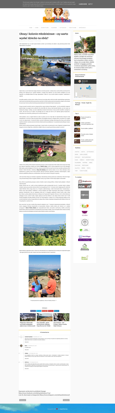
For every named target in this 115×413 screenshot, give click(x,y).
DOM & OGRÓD (83, 154)
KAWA (76, 160)
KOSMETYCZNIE (90, 160)
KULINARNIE (78, 162)
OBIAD (90, 162)
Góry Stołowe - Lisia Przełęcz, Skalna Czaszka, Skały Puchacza (60, 324)
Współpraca (82, 27)
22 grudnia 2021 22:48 (31, 345)
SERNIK (83, 168)
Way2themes (64, 409)
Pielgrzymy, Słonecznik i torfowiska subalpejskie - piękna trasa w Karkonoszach (27, 324)
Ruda (26, 345)
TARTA (88, 168)
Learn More (83, 4)
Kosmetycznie (45, 27)
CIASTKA (77, 151)
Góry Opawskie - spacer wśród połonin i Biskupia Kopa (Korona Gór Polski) (43, 324)
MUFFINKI (85, 162)
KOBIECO (82, 160)
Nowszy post (22, 400)
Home (30, 27)
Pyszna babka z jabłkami (87, 128)
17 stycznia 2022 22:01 (33, 362)
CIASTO (83, 151)
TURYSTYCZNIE (38, 40)
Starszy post (66, 400)
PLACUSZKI (77, 165)
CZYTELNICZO (90, 151)
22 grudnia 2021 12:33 (37, 336)
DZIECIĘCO (77, 157)
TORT (76, 170)
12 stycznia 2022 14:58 (33, 353)
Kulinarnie (54, 27)
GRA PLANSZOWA (86, 157)
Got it (90, 4)
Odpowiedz (27, 349)
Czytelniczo (62, 27)
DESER (76, 154)
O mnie (36, 27)
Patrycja (27, 362)
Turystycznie (72, 27)
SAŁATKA (77, 168)
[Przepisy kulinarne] (85, 260)
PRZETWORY (85, 165)
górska (26, 353)
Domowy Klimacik (28, 336)
